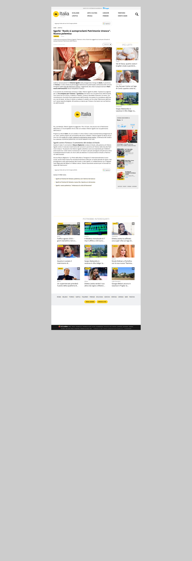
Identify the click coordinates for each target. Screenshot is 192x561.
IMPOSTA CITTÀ (102, 301)
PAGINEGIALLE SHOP (87, 326)
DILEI (111, 326)
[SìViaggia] (106, 8)
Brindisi (59, 259)
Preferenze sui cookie (84, 328)
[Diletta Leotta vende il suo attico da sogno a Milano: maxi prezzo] (95, 273)
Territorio (121, 13)
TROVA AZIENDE (90, 301)
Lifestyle (75, 16)
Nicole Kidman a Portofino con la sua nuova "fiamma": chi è (122, 263)
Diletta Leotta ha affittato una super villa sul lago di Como (121, 240)
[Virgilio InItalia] (61, 14)
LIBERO (69, 326)
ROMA (59, 297)
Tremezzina (119, 84)
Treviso (62, 36)
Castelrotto (119, 106)
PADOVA (132, 297)
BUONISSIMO (125, 326)
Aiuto (91, 328)
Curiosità (106, 13)
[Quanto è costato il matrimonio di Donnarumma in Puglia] (68, 251)
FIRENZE (92, 297)
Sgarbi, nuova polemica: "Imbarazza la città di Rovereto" (74, 185)
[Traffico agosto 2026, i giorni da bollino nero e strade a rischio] (68, 228)
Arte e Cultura (92, 13)
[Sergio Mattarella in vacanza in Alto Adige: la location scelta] (127, 98)
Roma (58, 236)
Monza (59, 281)
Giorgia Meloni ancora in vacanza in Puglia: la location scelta (121, 285)
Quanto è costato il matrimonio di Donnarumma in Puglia (66, 263)
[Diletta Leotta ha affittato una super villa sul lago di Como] (123, 228)
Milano (86, 281)
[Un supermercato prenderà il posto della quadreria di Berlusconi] (68, 273)
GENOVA (107, 297)
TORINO (71, 297)
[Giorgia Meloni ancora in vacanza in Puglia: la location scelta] (123, 273)
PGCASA (94, 326)
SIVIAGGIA (114, 326)
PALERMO (85, 297)
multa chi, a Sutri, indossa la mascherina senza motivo (79, 137)
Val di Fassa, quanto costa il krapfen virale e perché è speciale (126, 66)
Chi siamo (63, 328)
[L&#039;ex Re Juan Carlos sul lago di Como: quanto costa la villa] (127, 76)
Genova (114, 259)
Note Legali (68, 328)
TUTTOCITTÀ (106, 326)
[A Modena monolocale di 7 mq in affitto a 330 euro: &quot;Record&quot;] (95, 228)
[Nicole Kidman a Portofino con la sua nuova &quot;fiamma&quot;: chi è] (123, 251)
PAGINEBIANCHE (99, 326)
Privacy (72, 328)
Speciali (89, 16)
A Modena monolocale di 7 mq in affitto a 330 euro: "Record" (94, 240)
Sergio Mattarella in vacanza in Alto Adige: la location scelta (125, 111)
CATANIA (120, 297)
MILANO (65, 297)
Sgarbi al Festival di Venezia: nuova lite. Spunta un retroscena (75, 182)
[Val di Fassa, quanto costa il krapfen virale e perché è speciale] (127, 53)
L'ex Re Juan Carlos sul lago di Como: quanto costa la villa (126, 88)
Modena (86, 236)
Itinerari (106, 16)
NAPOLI (78, 297)
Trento (117, 61)
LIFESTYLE (60, 27)
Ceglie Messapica (116, 281)
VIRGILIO (73, 326)
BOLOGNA (99, 297)
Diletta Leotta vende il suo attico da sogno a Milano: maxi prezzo (94, 285)
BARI (126, 297)
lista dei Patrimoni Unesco (72, 86)
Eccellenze (75, 13)
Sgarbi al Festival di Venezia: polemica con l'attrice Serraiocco (75, 179)
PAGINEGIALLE (79, 326)
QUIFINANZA (119, 326)
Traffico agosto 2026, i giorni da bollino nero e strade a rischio (66, 240)
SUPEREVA (131, 326)
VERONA (114, 297)
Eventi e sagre (122, 16)
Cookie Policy (77, 328)
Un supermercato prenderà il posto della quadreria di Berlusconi (67, 285)
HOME (54, 27)
